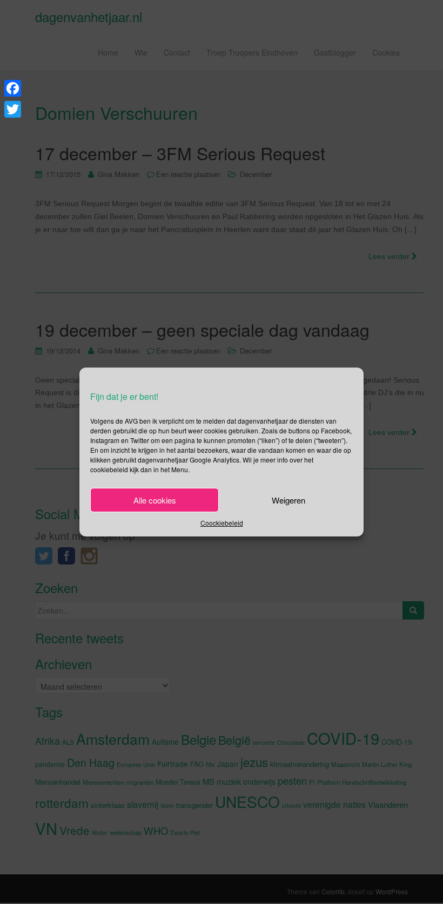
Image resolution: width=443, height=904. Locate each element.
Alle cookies (154, 500)
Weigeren (288, 500)
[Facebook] (12, 88)
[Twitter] (12, 109)
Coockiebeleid (221, 522)
